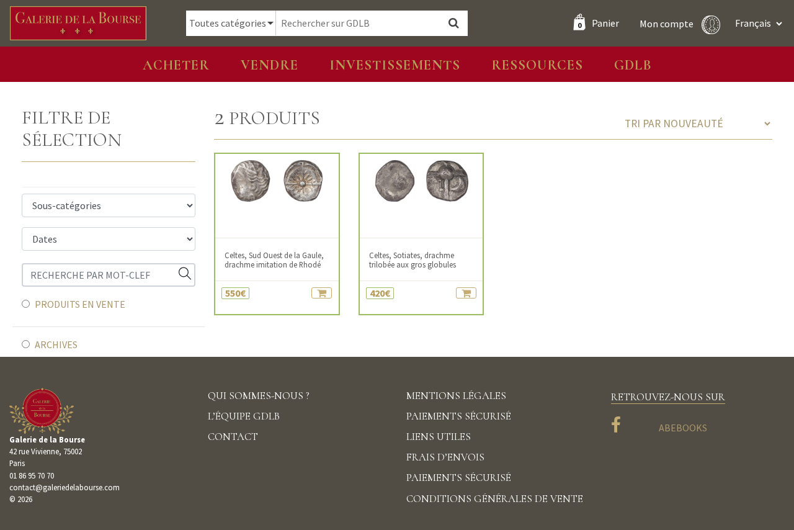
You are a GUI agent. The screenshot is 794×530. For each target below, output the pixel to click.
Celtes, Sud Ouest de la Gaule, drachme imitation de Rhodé (274, 260)
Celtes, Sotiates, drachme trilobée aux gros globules (412, 260)
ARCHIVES (56, 344)
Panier (598, 23)
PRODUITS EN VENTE (80, 304)
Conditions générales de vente (494, 498)
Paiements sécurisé (458, 416)
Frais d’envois (445, 457)
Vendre (269, 64)
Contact (233, 436)
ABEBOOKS (683, 427)
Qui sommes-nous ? (259, 395)
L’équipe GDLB (244, 416)
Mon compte (667, 23)
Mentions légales (456, 395)
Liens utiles (438, 436)
